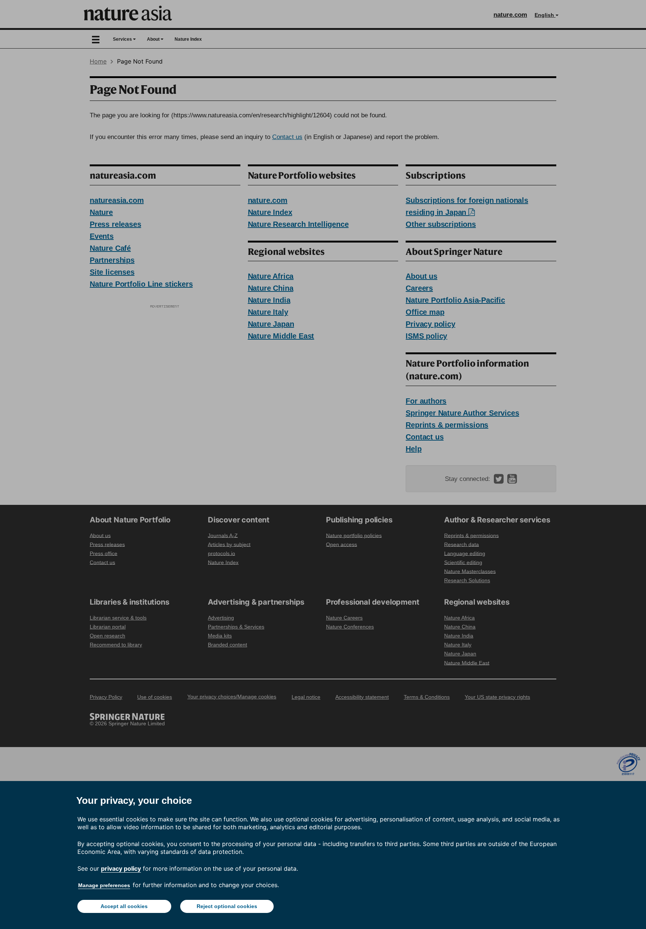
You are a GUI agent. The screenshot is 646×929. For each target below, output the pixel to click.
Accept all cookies (124, 906)
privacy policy (121, 868)
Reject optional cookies (227, 906)
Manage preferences (104, 885)
